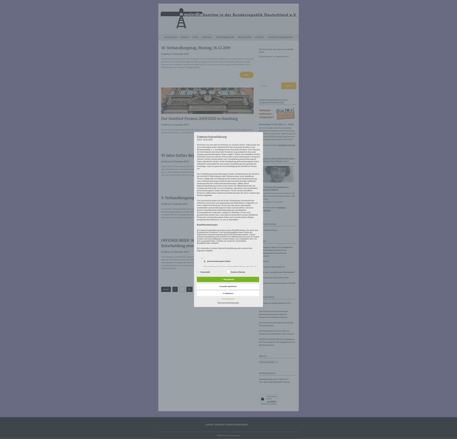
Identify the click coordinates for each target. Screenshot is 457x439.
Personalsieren (228, 299)
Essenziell (205, 272)
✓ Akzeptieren (228, 279)
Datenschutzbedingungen (228, 303)
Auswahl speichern (228, 286)
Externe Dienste (238, 272)
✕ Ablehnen (228, 293)
